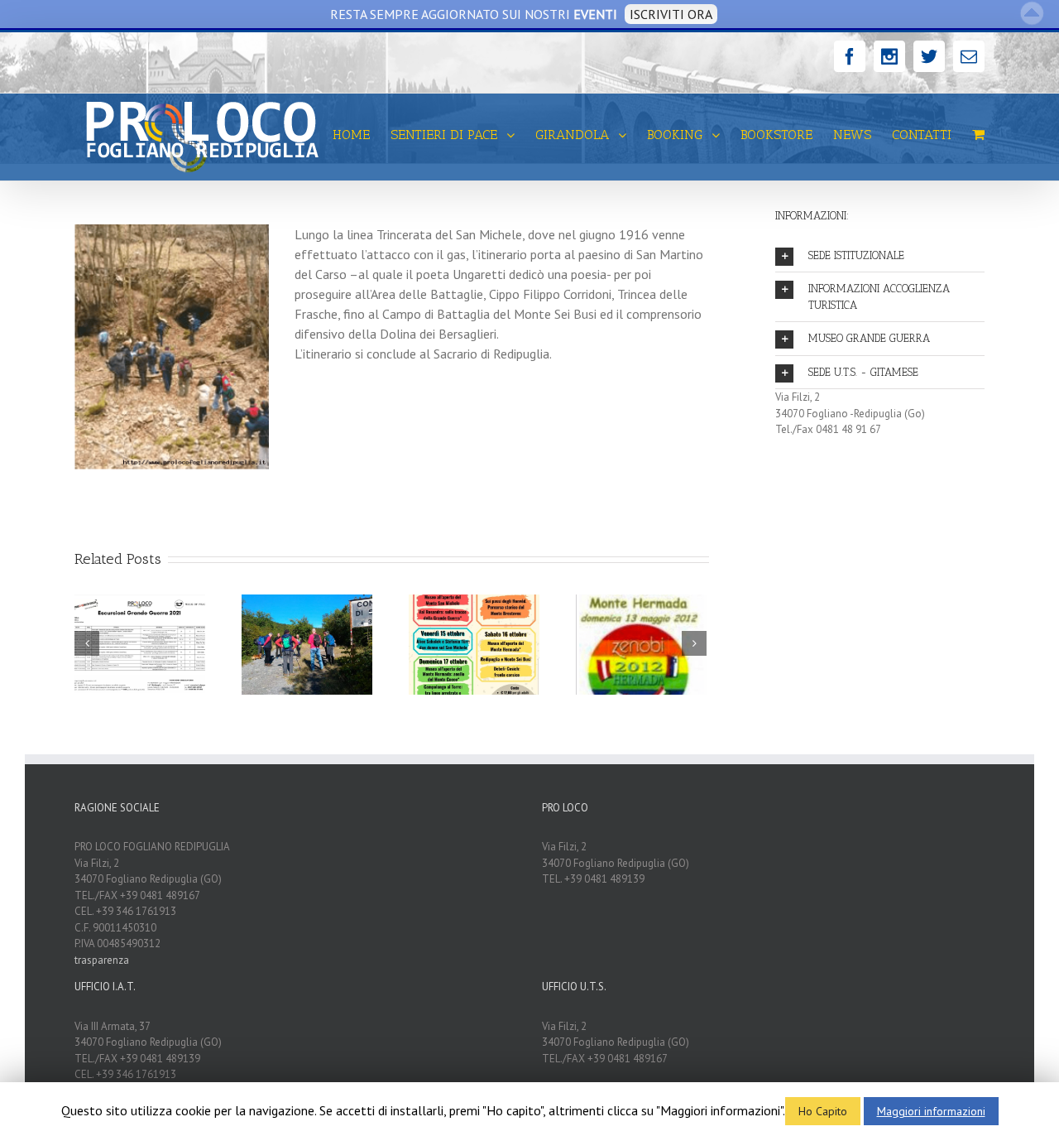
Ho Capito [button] (822, 1111)
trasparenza (101, 960)
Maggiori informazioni (931, 1111)
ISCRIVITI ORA (671, 14)
